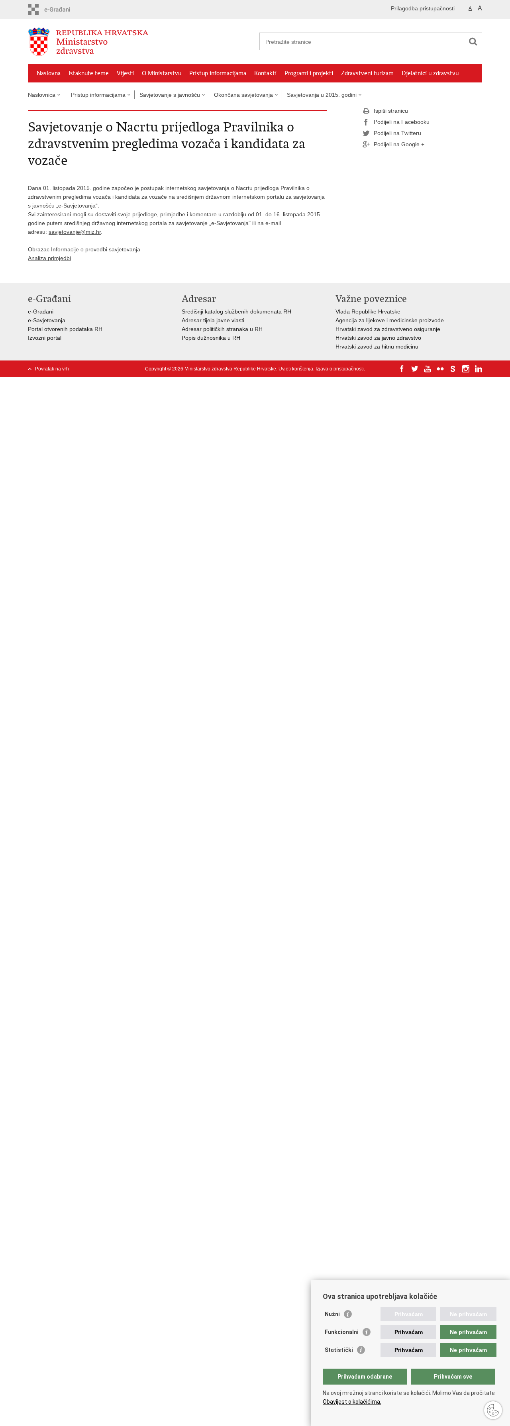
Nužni (332, 1314)
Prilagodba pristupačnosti (423, 8)
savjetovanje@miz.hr (75, 232)
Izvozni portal (44, 338)
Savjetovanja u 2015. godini (322, 95)
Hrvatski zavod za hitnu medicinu (376, 346)
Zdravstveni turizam (367, 73)
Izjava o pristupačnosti (340, 369)
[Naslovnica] (141, 41)
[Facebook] (402, 368)
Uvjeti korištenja (296, 369)
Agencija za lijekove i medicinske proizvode (389, 320)
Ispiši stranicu (391, 111)
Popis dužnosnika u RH (211, 338)
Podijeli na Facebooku (402, 122)
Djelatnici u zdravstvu (430, 73)
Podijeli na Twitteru (397, 133)
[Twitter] (414, 368)
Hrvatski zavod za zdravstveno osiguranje (387, 329)
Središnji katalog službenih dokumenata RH (236, 311)
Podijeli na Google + (399, 144)
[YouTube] (427, 368)
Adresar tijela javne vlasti (213, 320)
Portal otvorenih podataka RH (65, 329)
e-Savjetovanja (46, 320)
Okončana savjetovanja (243, 95)
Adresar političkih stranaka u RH (222, 329)
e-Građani (40, 311)
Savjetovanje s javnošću (169, 95)
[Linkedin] (478, 368)
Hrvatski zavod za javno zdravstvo (378, 338)
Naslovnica (41, 95)
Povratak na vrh (52, 369)
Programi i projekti (308, 73)
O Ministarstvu (161, 73)
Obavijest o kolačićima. (352, 1402)
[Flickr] (440, 368)
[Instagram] (465, 368)
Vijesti (125, 73)
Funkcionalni (342, 1332)
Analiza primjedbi (49, 258)
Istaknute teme (89, 73)
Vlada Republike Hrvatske (367, 311)
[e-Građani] (62, 9)
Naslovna (49, 73)
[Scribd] (453, 368)
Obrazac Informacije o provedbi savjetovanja (84, 249)
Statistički (339, 1350)
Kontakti (265, 73)
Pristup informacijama (217, 73)
